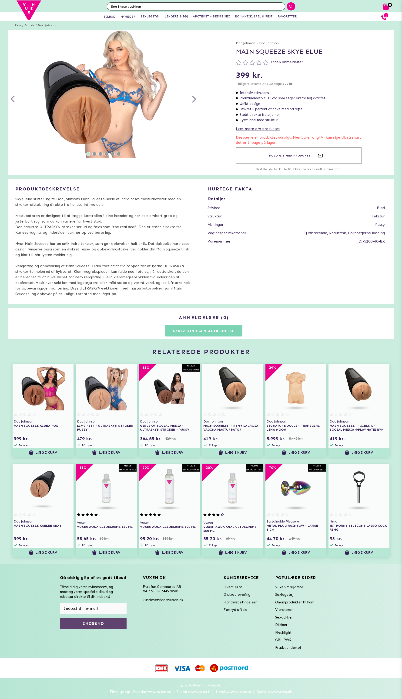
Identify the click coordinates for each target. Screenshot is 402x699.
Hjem (17, 25)
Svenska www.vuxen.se (151, 692)
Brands (29, 25)
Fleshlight (283, 632)
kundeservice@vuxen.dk (163, 600)
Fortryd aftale (236, 610)
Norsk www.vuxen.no (233, 692)
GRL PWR (283, 640)
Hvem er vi (233, 587)
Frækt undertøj (288, 648)
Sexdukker (284, 617)
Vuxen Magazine (289, 587)
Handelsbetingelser (240, 602)
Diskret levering (237, 594)
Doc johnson (47, 25)
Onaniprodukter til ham (295, 602)
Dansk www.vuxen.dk (274, 692)
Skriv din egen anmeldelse (203, 331)
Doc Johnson (269, 43)
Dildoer (281, 625)
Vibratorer (284, 610)
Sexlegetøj (284, 594)
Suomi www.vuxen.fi (193, 692)
